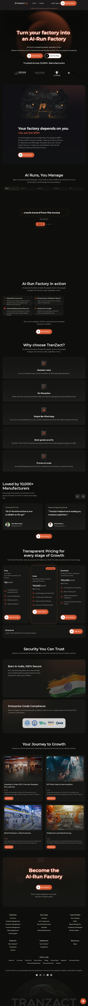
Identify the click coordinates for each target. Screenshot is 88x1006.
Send (39, 224)
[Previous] (77, 496)
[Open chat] (83, 1001)
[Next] (83, 496)
